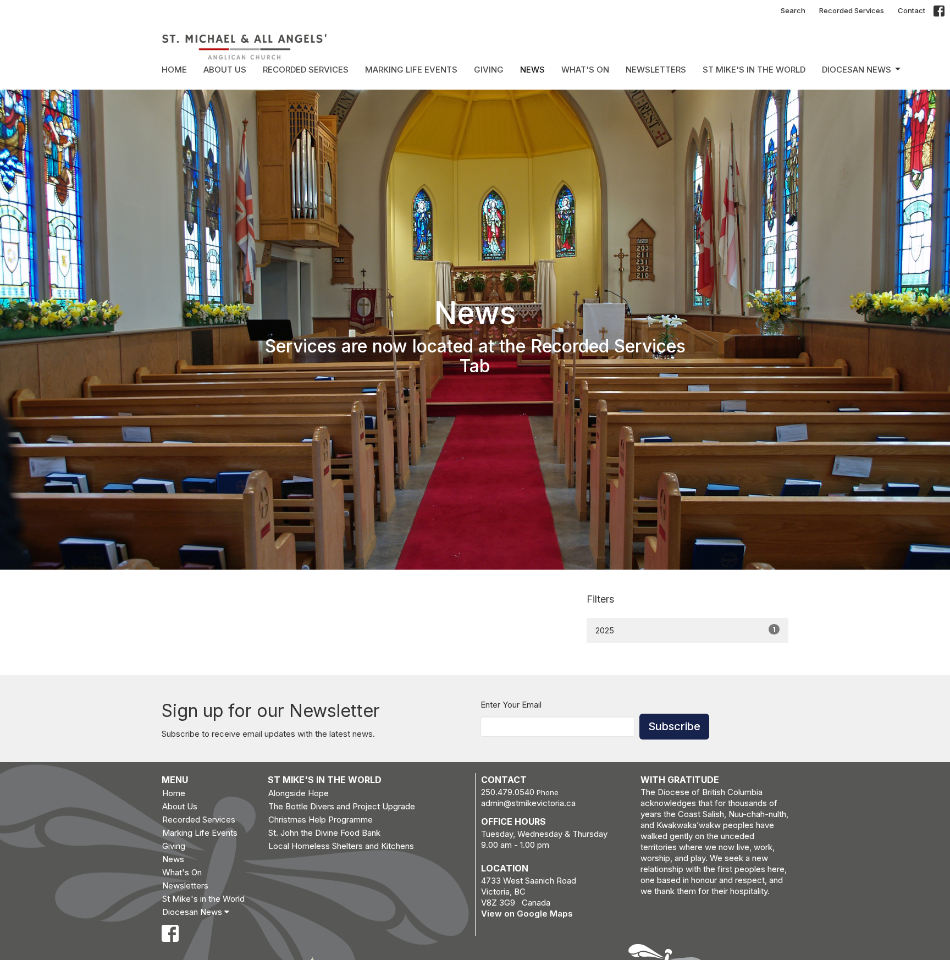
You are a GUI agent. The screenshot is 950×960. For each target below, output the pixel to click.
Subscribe (674, 726)
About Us (224, 69)
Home (174, 69)
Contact (911, 10)
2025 (685, 630)
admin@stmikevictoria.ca (528, 803)
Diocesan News (856, 69)
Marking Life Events (411, 69)
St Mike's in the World (754, 69)
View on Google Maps (527, 913)
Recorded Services (851, 10)
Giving (489, 69)
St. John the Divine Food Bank (324, 832)
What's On (585, 69)
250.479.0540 (507, 792)
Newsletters (656, 69)
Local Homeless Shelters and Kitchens (341, 846)
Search (793, 10)
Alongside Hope (298, 793)
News (532, 69)
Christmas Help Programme (320, 819)
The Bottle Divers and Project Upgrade (341, 806)
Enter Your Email (511, 704)
